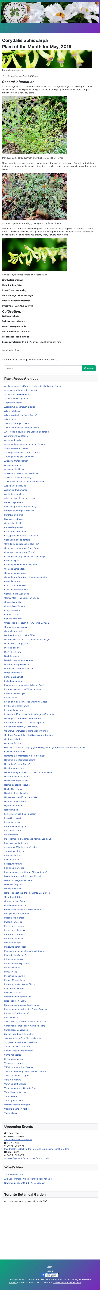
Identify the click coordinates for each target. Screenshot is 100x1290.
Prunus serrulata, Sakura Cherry (19, 984)
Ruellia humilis (11, 1017)
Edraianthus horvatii (14, 677)
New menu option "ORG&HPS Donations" (24, 1183)
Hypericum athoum (13, 805)
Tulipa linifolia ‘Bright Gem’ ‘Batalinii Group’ (25, 1071)
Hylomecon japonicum (15, 801)
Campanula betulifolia (15, 531)
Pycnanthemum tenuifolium (17, 996)
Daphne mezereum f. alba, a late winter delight (27, 639)
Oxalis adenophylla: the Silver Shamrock (24, 909)
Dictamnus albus (12, 647)
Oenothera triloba (13, 897)
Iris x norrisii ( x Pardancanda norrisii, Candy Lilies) (29, 839)
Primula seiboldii (12, 967)
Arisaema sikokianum (14, 469)
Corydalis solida (12, 610)
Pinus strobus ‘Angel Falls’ (16, 955)
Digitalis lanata (11, 656)
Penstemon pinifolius (14, 930)
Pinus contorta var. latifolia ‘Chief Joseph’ (24, 951)
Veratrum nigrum (12, 1079)
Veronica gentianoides (15, 1084)
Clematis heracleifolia (15, 569)
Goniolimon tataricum (15, 751)
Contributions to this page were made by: (23, 359)
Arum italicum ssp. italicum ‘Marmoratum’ (24, 481)
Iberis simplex (11, 809)
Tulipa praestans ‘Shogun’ (16, 1075)
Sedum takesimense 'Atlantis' (18, 1050)
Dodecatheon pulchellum (16, 664)
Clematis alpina (11, 560)
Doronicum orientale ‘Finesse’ (18, 668)
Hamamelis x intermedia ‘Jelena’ (20, 760)
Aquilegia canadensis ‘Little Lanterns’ (22, 452)
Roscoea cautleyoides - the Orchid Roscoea (26, 1009)
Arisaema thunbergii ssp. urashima (21, 473)
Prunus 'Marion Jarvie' (15, 980)
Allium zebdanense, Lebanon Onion (21, 427)
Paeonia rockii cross (14, 917)
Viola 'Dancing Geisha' (15, 1092)
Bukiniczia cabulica (13, 519)
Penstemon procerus (14, 934)
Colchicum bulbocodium (16, 589)
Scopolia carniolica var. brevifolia (20, 1042)
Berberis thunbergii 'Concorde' (19, 510)
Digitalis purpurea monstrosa (18, 660)
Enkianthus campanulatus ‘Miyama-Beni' (24, 685)
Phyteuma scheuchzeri (15, 946)
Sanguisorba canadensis (16, 1030)
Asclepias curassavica (15, 485)
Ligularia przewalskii (14, 868)
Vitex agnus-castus (13, 1100)
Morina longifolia (12, 888)
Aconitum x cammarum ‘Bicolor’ (19, 407)
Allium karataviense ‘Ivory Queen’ (20, 415)
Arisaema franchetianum (16, 461)
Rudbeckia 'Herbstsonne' (16, 1013)
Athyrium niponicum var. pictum (19, 498)
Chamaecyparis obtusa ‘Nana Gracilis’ (22, 548)
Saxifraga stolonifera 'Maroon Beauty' (23, 1038)
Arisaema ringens (12, 465)
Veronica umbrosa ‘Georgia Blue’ (20, 1088)
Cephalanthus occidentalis (17, 539)
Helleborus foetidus (14, 768)
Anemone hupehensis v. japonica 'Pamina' (24, 444)
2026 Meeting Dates (14, 1174)
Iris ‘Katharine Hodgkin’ (15, 826)
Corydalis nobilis (12, 602)
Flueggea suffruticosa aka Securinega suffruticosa (29, 714)
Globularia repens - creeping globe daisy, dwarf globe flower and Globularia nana (44, 747)
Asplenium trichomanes (15, 490)
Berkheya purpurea (13, 515)
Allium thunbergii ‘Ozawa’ (16, 423)
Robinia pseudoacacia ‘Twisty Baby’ (21, 1005)
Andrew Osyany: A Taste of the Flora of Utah (26, 1158)
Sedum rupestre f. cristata (17, 1046)
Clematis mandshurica (15, 573)
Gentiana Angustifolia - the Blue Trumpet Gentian (28, 735)
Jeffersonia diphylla (14, 851)
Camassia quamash (13, 527)
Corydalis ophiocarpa (15, 606)
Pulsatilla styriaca (12, 992)
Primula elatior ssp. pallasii (17, 963)
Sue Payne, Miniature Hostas (18, 1139)
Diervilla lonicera (12, 652)
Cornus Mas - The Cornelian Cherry (21, 598)
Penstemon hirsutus (14, 926)
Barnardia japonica (13, 502)
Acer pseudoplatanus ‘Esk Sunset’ (20, 390)
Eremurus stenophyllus (15, 693)
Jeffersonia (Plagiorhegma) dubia (20, 847)
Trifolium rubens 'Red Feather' (19, 1067)
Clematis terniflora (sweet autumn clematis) (25, 577)
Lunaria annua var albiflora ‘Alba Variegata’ (25, 872)
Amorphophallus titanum (16, 436)
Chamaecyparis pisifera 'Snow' (19, 552)
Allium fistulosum (12, 411)
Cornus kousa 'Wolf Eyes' (16, 593)
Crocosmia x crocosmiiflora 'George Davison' (26, 623)
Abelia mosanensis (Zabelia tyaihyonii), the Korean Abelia (32, 386)
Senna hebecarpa (12, 1054)
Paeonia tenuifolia (13, 922)
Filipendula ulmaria (13, 710)
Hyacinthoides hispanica (16, 793)
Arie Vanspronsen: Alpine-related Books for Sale (28, 1178)
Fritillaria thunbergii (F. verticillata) (21, 726)
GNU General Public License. (67, 1282)
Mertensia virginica (13, 884)
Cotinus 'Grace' (11, 614)
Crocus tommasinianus (15, 627)
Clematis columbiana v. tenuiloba (20, 564)
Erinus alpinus (11, 697)
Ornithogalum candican (15, 905)
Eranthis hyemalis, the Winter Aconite (22, 689)
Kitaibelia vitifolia (12, 855)
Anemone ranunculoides (16, 448)
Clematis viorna (12, 581)
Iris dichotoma (11, 834)
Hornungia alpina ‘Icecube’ (17, 785)
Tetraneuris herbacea (14, 1063)
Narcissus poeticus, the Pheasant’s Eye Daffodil (27, 892)
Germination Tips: (10, 350)
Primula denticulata (13, 959)
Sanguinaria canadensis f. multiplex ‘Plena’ (25, 1025)
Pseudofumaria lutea (14, 988)
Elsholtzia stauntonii (14, 681)
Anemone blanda (12, 440)
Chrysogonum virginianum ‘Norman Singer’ (25, 556)
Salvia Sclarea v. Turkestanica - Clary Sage (25, 1021)
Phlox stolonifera (12, 942)
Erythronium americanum (16, 706)
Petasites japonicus (13, 938)
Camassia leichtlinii (13, 523)
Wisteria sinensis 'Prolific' (16, 1108)
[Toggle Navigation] (4, 29)
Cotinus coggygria (13, 618)
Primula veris (10, 971)
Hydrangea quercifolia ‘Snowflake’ (21, 797)
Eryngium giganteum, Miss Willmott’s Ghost (25, 701)
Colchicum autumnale (15, 585)
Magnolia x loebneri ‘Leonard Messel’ (22, 876)
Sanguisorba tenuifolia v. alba (18, 1034)
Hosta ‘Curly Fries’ (13, 789)
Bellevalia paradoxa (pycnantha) (20, 506)
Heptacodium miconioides (17, 776)
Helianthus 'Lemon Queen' (17, 764)
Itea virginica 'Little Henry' (17, 843)
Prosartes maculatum (14, 976)
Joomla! (13, 1282)
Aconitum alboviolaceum (16, 394)
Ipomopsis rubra (12, 822)
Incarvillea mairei (12, 818)
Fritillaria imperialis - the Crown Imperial (24, 722)
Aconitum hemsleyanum (16, 398)
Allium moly (10, 419)
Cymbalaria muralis (13, 631)
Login (49, 1266)
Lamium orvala (11, 859)
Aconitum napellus (13, 402)
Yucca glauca (10, 1113)
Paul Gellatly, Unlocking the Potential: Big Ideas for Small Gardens (36, 1149)
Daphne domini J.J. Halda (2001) (20, 635)
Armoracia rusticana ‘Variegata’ (19, 477)
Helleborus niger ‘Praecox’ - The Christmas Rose (28, 772)
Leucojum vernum (13, 863)
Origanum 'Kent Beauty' (15, 901)
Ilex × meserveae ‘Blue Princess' (20, 814)
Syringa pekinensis (13, 1059)
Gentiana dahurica (13, 739)
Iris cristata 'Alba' (12, 830)
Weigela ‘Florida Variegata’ (17, 1104)
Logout (50, 1271)
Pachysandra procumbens (17, 913)
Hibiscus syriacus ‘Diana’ (16, 780)
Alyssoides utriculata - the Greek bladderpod (26, 431)
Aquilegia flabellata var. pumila (19, 456)
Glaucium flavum (12, 743)
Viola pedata (10, 1096)
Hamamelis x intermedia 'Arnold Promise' (24, 755)
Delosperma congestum (16, 643)
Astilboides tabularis (14, 494)
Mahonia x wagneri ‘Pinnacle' (18, 880)
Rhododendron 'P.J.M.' (15, 1000)
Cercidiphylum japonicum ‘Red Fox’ (21, 544)
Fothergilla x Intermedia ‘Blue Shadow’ (23, 718)
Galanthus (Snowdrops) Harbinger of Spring (26, 731)
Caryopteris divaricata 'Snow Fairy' (21, 535)
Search (90, 368)
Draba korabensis (13, 672)
